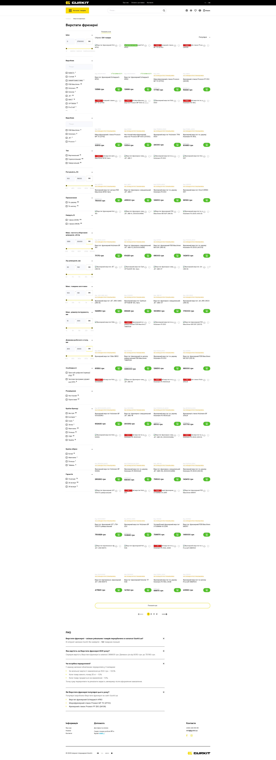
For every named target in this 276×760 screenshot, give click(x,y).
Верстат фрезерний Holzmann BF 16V (107, 246)
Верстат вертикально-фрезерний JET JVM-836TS (108, 581)
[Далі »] (164, 614)
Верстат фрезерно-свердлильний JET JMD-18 (137, 415)
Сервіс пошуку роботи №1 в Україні (104, 732)
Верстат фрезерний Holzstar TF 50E (136, 581)
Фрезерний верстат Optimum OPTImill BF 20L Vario (135, 302)
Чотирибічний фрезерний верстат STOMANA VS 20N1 (167, 525)
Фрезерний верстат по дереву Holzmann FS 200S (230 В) (194, 470)
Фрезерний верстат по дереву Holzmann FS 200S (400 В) (194, 246)
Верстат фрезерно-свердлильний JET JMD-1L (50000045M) (137, 246)
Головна (68, 18)
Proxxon (72, 141)
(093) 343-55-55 (192, 728)
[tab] (115, 640)
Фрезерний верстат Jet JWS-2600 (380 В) (196, 302)
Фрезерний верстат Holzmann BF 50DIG (107, 470)
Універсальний (74, 163)
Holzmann (73, 88)
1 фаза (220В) (74, 220)
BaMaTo (72, 73)
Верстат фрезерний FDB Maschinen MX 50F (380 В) (167, 246)
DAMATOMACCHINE (76, 80)
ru (206, 3)
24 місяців (73, 482)
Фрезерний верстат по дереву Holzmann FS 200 (165, 191)
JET (71, 96)
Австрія (72, 413)
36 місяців (73, 486)
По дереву (73, 202)
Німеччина (73, 428)
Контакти (150, 3)
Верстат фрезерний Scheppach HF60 (136, 78)
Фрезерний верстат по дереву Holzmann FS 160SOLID (165, 415)
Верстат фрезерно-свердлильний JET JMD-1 (137, 191)
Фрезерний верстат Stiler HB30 (106, 356)
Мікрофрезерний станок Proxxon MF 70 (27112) (107, 136)
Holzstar (72, 92)
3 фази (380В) (75, 224)
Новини (68, 731)
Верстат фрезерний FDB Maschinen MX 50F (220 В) (196, 357)
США (71, 436)
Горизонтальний (75, 159)
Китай (71, 453)
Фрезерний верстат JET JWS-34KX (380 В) (108, 302)
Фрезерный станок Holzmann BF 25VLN (195, 415)
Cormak (72, 77)
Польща (72, 432)
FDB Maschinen (75, 84)
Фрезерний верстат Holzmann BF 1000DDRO (107, 415)
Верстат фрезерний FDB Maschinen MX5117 (196, 525)
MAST (71, 99)
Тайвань (72, 465)
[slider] (66, 48)
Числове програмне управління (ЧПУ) (78, 380)
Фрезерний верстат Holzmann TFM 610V (167, 136)
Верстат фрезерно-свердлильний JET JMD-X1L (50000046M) (167, 470)
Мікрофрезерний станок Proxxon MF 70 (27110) (166, 80)
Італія (71, 421)
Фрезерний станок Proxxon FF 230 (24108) (196, 80)
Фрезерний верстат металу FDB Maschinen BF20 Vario (107, 191)
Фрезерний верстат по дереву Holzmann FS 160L (194, 136)
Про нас (126, 3)
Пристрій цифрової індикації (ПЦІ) (79, 374)
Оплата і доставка (137, 3)
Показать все (106, 32)
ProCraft (72, 107)
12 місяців (73, 479)
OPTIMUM (73, 103)
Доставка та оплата (101, 728)
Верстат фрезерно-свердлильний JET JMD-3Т (167, 302)
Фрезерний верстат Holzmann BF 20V (136, 525)
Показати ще (152, 606)
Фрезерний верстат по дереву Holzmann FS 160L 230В (165, 581)
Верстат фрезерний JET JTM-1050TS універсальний (106, 525)
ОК (89, 41)
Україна (72, 440)
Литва (71, 425)
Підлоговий (73, 399)
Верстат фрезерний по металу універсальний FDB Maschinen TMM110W (136, 358)
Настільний (73, 395)
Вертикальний (74, 155)
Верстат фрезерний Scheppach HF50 (107, 78)
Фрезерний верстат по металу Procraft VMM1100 (194, 581)
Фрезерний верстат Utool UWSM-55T (196, 191)
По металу (73, 206)
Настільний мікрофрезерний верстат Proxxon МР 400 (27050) (137, 136)
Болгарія (72, 417)
